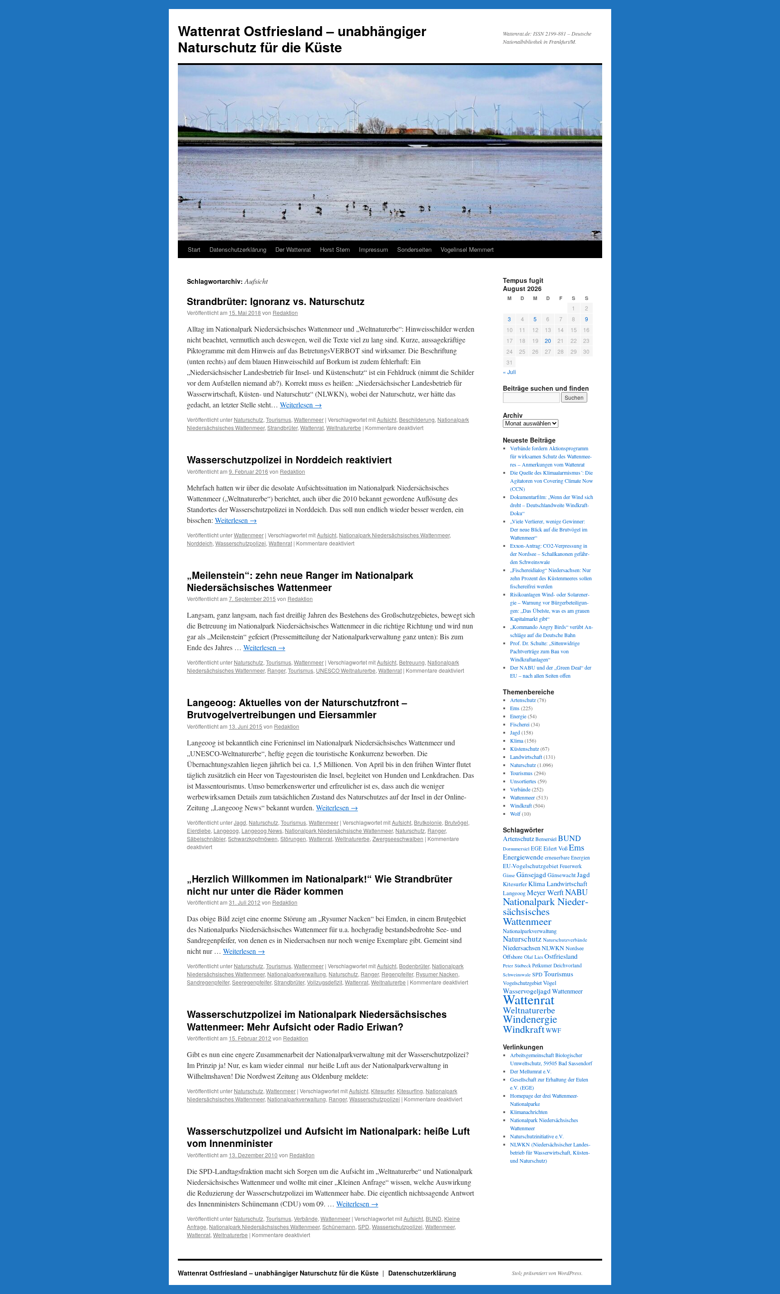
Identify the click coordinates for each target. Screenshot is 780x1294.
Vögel (550, 983)
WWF (553, 1030)
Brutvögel (456, 822)
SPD (363, 1226)
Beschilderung (417, 419)
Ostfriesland (560, 956)
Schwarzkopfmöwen (253, 838)
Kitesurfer (382, 1091)
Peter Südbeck (517, 965)
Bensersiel (546, 839)
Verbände (306, 1218)
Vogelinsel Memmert (467, 249)
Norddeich (200, 543)
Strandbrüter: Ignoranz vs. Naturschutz (276, 301)
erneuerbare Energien (567, 857)
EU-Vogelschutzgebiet (530, 866)
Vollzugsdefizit (324, 982)
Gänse (509, 875)
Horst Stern (335, 249)
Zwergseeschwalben (397, 838)
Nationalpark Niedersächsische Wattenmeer (339, 830)
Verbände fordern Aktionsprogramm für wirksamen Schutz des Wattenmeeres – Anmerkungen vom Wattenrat (551, 456)
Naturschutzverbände (565, 939)
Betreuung (412, 662)
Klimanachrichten (529, 1111)
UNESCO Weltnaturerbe (346, 670)
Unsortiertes (523, 781)
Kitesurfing (410, 1091)
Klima (516, 740)
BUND (433, 1218)
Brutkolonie (428, 822)
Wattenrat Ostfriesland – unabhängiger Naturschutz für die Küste (302, 38)
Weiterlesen (301, 404)
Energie (518, 716)
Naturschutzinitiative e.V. (537, 1136)
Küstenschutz (524, 748)
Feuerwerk (571, 866)
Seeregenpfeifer (251, 982)
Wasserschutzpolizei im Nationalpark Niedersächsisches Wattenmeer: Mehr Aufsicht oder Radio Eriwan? (317, 1020)
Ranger (276, 670)
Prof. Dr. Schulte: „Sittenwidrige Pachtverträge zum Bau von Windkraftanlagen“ (545, 651)
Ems (515, 708)
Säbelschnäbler (206, 838)
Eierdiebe (199, 830)
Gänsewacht (562, 875)
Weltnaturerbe (343, 427)
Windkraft (521, 805)
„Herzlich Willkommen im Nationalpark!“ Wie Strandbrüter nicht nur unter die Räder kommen (319, 884)
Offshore (513, 957)
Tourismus (278, 419)
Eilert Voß (555, 848)
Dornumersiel (516, 849)
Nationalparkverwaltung (296, 974)
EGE (536, 848)
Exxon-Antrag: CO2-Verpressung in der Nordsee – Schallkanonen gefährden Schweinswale (550, 553)
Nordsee (575, 948)
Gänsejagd (531, 874)
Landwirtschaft (526, 756)
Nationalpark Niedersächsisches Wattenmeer (394, 535)
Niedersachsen (521, 947)
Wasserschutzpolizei (240, 543)
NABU (576, 891)
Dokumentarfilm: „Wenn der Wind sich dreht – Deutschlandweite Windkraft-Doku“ (551, 505)
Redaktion (285, 312)
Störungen (293, 838)
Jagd (240, 822)
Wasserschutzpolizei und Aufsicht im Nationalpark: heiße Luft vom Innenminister (328, 1137)
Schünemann (338, 1226)
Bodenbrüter (414, 966)
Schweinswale (517, 974)
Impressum (373, 249)
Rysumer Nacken (437, 974)
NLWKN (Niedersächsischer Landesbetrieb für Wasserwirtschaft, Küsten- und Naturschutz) (550, 1152)
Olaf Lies (533, 956)
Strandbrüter (282, 427)
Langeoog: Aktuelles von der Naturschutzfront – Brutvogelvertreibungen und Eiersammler (297, 708)
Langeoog (226, 830)
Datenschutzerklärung (237, 249)
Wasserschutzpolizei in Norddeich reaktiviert (289, 459)
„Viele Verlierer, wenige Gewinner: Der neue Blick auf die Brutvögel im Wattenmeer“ (548, 529)
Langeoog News (261, 830)
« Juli (509, 371)
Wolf (515, 813)
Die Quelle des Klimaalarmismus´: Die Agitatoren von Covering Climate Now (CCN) (551, 480)
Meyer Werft (545, 892)
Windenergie (530, 1019)
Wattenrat (312, 427)
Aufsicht (386, 419)
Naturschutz (248, 419)
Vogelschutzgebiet (522, 982)
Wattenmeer (309, 419)
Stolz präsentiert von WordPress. (547, 1272)
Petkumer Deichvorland (557, 965)
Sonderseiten (414, 249)
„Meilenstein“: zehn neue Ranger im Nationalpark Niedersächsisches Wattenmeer (300, 581)
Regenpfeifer (397, 974)
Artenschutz (523, 699)
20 (548, 340)
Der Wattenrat (293, 249)
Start (194, 249)
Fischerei (519, 724)
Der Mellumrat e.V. (531, 1071)
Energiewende (523, 856)
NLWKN (553, 948)
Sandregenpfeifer (208, 982)
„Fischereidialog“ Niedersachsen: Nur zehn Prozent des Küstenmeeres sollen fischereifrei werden (551, 578)
